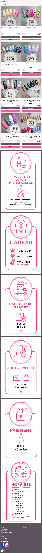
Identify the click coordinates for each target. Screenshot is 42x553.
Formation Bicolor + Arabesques (31, 27)
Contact (2, 536)
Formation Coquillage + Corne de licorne (31, 63)
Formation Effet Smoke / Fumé (10, 63)
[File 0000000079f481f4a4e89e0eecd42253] (21, 181)
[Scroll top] (39, 550)
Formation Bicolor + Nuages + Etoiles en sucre (10, 27)
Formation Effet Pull (11, 134)
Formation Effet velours (31, 134)
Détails (10, 39)
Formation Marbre (10, 98)
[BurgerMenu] (40, 1)
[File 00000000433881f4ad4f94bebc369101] (21, 367)
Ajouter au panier (11, 36)
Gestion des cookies (21, 551)
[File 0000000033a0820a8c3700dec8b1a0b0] (21, 429)
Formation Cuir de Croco (31, 98)
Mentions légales (4, 538)
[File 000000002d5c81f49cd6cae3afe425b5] (21, 243)
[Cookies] (2, 550)
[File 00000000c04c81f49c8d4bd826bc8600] (21, 305)
